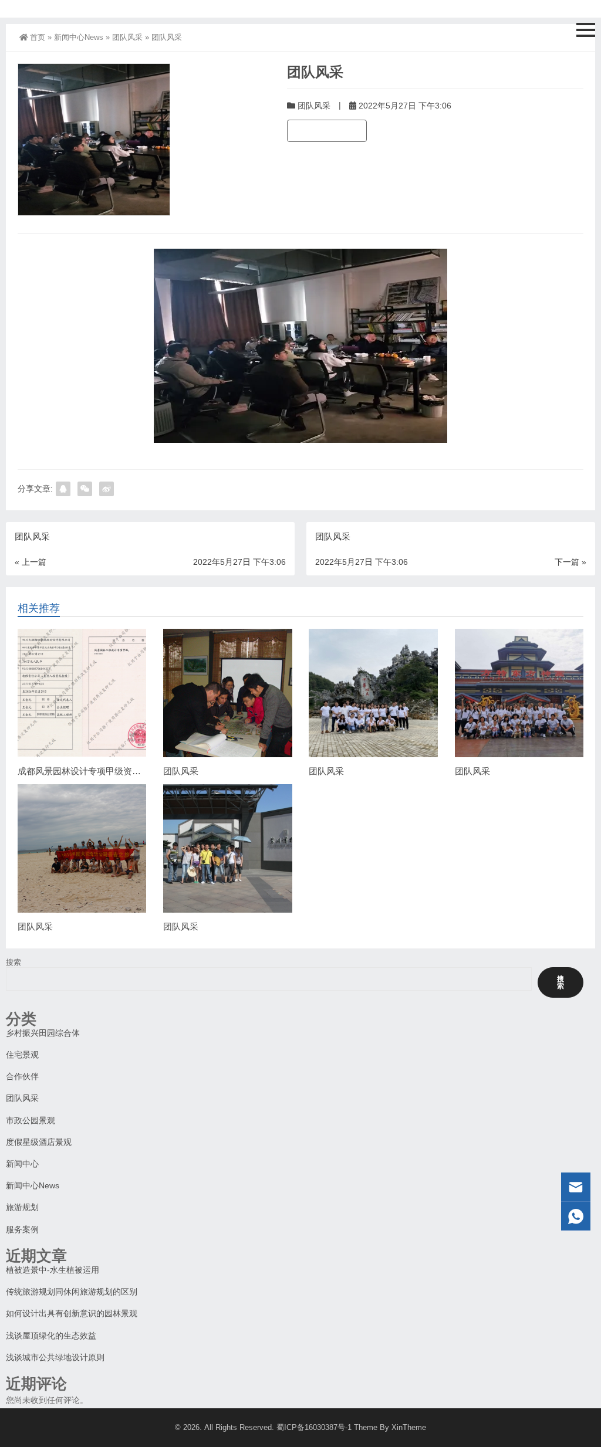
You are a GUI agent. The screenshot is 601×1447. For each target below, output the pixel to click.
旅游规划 (22, 1207)
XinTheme (408, 1427)
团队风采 (127, 37)
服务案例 (22, 1229)
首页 (37, 37)
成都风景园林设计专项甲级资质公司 (88, 771)
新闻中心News (78, 37)
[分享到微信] (84, 489)
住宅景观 (22, 1054)
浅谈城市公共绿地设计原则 (55, 1357)
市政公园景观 (30, 1120)
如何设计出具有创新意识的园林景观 (71, 1313)
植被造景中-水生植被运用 (52, 1270)
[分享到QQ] (63, 489)
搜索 (13, 962)
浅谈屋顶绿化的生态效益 (51, 1335)
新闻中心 (22, 1163)
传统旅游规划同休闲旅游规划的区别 (71, 1291)
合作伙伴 (22, 1076)
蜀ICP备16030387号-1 (314, 1427)
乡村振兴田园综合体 (43, 1033)
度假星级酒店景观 (39, 1142)
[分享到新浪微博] (106, 489)
